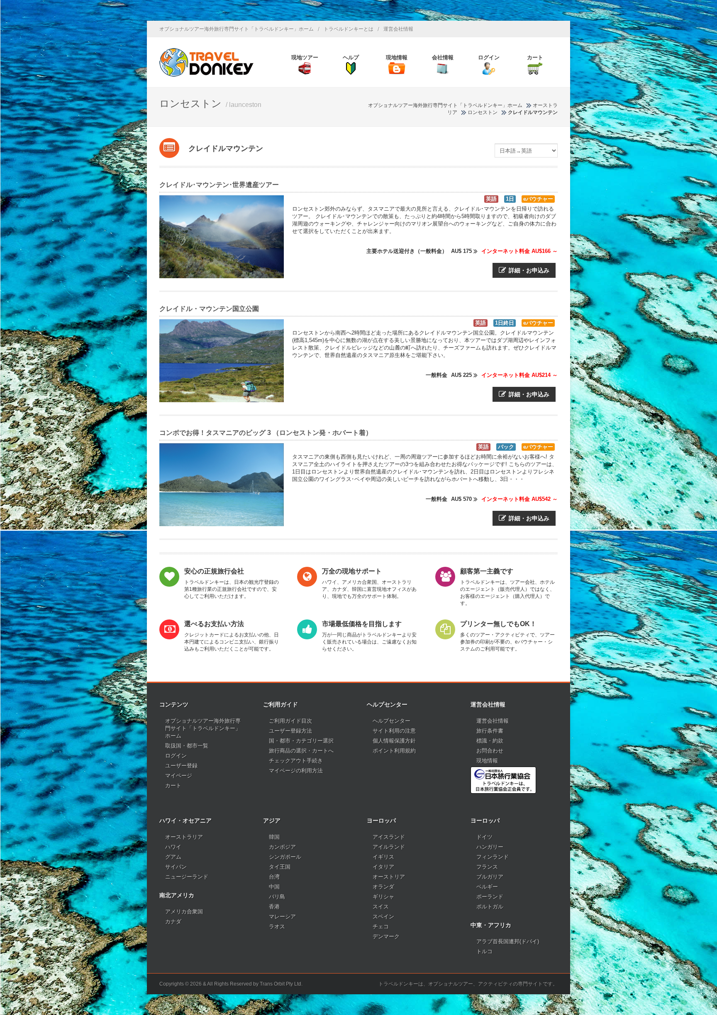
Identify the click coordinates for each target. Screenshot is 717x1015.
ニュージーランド (186, 877)
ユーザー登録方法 (290, 731)
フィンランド (492, 857)
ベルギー (487, 887)
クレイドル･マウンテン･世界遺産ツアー (219, 184)
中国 (274, 887)
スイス (381, 906)
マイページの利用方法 (296, 770)
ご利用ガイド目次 (290, 721)
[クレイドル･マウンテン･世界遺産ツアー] (221, 236)
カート (173, 785)
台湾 (274, 877)
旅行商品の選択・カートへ (301, 751)
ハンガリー (489, 847)
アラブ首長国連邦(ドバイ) (507, 941)
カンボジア (282, 847)
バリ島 (277, 897)
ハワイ (173, 847)
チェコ (381, 926)
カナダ (173, 921)
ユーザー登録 (181, 765)
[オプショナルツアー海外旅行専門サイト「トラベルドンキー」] (206, 62)
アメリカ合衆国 (184, 911)
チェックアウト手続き (296, 761)
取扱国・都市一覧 (186, 746)
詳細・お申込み (529, 270)
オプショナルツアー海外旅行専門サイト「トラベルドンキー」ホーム (236, 29)
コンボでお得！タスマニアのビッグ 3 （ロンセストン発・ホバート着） (265, 432)
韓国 (274, 837)
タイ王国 (279, 867)
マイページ (178, 775)
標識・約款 (489, 741)
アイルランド (389, 847)
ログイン (176, 756)
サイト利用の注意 (394, 731)
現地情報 (487, 761)
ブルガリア (489, 877)
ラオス (277, 926)
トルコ (484, 951)
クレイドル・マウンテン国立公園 (209, 308)
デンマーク (386, 936)
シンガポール (285, 857)
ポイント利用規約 (394, 751)
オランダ (383, 887)
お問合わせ (489, 751)
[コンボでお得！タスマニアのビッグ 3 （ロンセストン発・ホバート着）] (221, 484)
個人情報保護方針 (394, 741)
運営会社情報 (398, 29)
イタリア (383, 867)
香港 (274, 906)
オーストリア (389, 877)
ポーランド (489, 897)
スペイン (383, 916)
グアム (173, 857)
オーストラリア (184, 837)
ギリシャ (383, 897)
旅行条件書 (489, 731)
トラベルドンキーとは (348, 29)
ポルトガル (489, 906)
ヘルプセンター (391, 721)
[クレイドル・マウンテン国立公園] (221, 360)
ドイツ (484, 837)
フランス (487, 867)
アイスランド (389, 837)
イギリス (383, 857)
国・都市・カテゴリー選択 (301, 741)
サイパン (176, 867)
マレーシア (282, 916)
